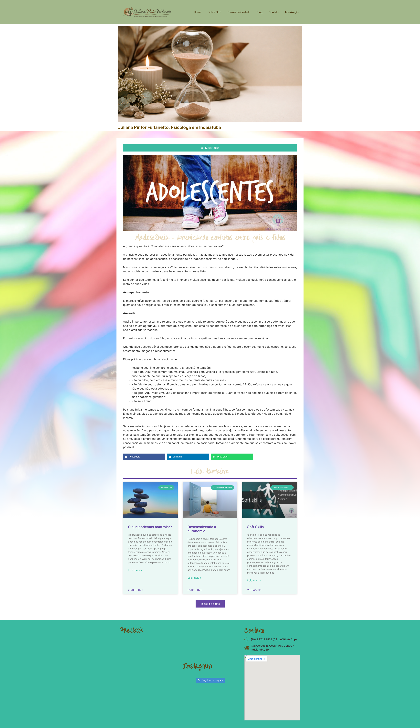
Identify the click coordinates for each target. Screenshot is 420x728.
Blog (259, 12)
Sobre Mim (214, 12)
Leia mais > (135, 570)
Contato (273, 12)
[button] (144, 457)
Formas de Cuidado (239, 12)
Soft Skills (255, 527)
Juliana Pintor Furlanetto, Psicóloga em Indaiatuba (169, 127)
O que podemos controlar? (150, 527)
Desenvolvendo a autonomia (202, 529)
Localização (292, 12)
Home (197, 12)
